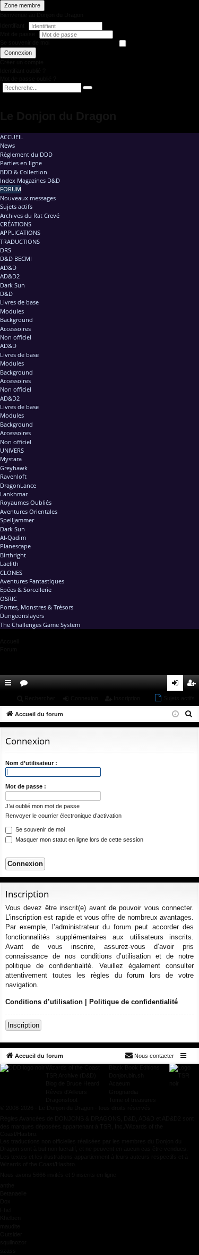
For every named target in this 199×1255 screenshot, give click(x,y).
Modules (12, 311)
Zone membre (22, 5)
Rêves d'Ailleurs (66, 1092)
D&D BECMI (16, 258)
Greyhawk (14, 468)
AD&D (8, 268)
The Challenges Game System (40, 625)
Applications (20, 232)
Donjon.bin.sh (126, 1075)
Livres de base (19, 302)
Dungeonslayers (22, 616)
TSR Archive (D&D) (71, 1075)
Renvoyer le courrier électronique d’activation (63, 815)
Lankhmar (14, 494)
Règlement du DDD (26, 154)
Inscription (127, 698)
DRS (5, 250)
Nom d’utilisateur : (31, 763)
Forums (26, 685)
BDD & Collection (23, 172)
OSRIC (8, 599)
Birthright (13, 555)
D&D (6, 294)
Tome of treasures (132, 1100)
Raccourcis (10, 685)
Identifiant (12, 25)
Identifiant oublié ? (23, 70)
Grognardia (123, 1092)
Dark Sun (12, 285)
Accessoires (15, 329)
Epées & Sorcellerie (25, 589)
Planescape (15, 546)
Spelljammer (17, 520)
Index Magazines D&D (30, 180)
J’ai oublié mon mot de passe (42, 806)
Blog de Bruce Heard (72, 1083)
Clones (11, 572)
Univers (12, 450)
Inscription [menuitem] (193, 685)
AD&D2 (10, 276)
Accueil (11, 137)
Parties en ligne (21, 163)
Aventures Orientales (28, 511)
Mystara (11, 459)
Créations (15, 224)
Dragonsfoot (61, 1100)
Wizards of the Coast (73, 1067)
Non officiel (15, 337)
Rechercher (39, 698)
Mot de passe (18, 34)
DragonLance (18, 485)
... (6, 698)
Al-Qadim (13, 537)
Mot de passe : (25, 786)
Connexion (18, 52)
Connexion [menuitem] (177, 685)
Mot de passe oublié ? (28, 78)
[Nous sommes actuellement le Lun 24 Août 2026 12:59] (175, 714)
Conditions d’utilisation (44, 1002)
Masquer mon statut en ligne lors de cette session (78, 839)
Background (16, 320)
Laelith (9, 563)
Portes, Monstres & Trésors (36, 607)
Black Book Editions (134, 1067)
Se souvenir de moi (24, 42)
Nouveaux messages (28, 198)
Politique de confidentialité (133, 1002)
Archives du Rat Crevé (29, 215)
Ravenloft (13, 476)
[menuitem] (160, 683)
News (7, 145)
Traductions (20, 241)
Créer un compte (22, 62)
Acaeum (119, 1083)
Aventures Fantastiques (32, 581)
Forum (10, 189)
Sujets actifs (16, 206)
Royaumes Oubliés (25, 502)
